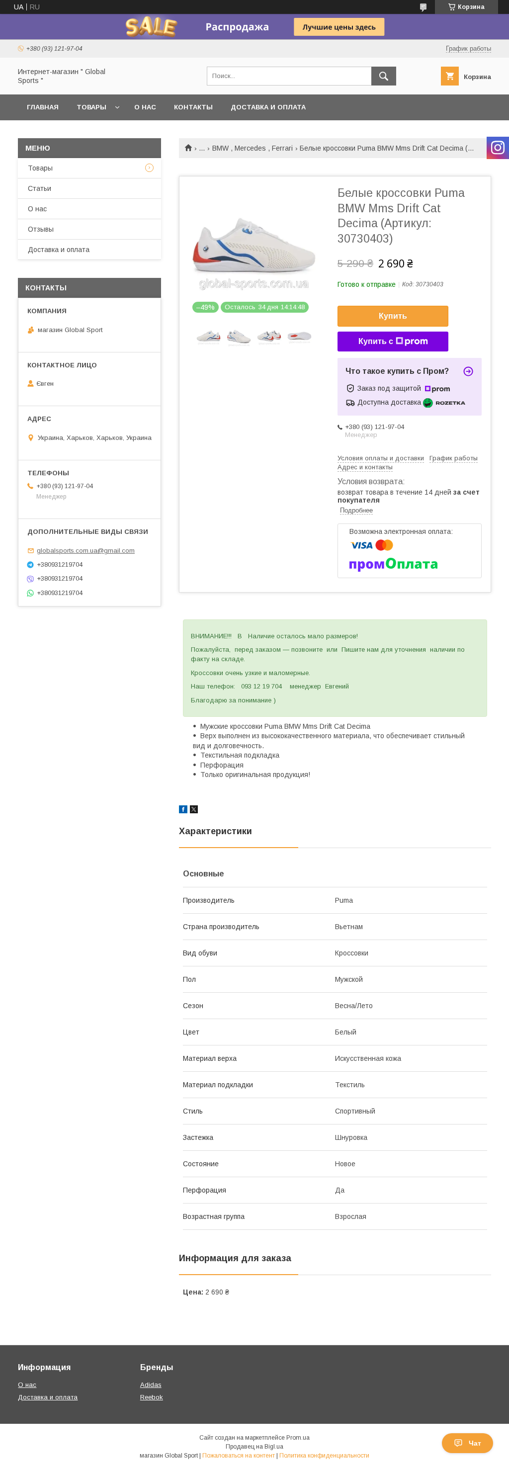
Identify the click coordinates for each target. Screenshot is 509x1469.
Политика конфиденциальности (324, 1455)
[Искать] (383, 76)
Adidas (151, 1384)
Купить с (375, 341)
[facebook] (183, 811)
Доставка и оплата (268, 107)
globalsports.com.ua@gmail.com (86, 550)
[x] (194, 811)
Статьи (39, 188)
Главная (43, 107)
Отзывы (41, 229)
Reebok (151, 1397)
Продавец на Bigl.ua (254, 1446)
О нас (145, 107)
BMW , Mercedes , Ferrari (252, 148)
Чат (475, 1443)
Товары (91, 107)
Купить (393, 316)
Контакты (193, 107)
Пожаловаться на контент (238, 1455)
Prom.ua (298, 1437)
